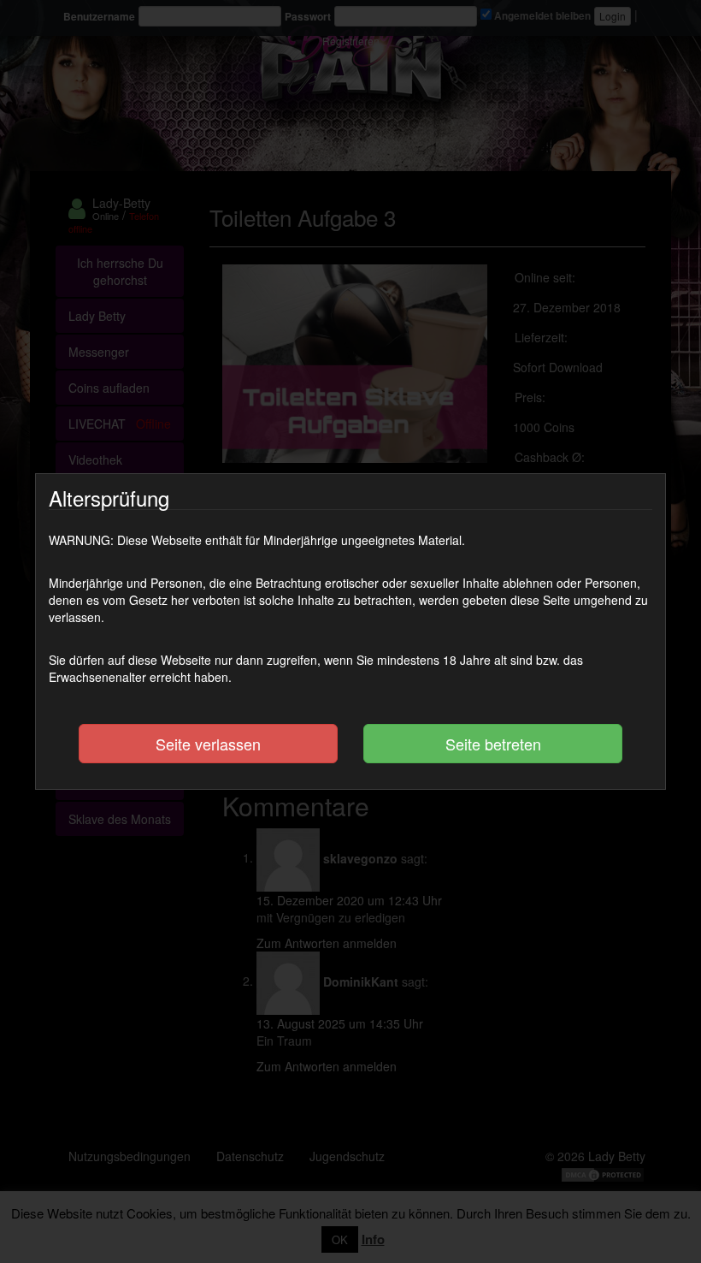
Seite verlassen (208, 743)
